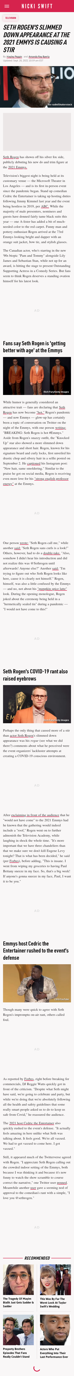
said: (17, 547)
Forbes (14, 860)
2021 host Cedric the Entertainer (31, 1123)
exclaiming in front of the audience (35, 815)
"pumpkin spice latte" (52, 588)
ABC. (45, 206)
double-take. (51, 553)
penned (62, 1182)
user (33, 1187)
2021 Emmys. (17, 167)
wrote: (24, 542)
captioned (33, 463)
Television (10, 18)
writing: (60, 427)
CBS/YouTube (61, 999)
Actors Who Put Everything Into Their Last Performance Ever (54, 1352)
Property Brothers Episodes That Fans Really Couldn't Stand (16, 1352)
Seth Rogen (11, 157)
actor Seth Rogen (21, 735)
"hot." (40, 412)
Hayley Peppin (14, 56)
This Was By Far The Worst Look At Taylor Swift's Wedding (53, 1302)
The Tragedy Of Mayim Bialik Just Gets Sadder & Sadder (18, 1302)
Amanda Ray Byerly (39, 56)
